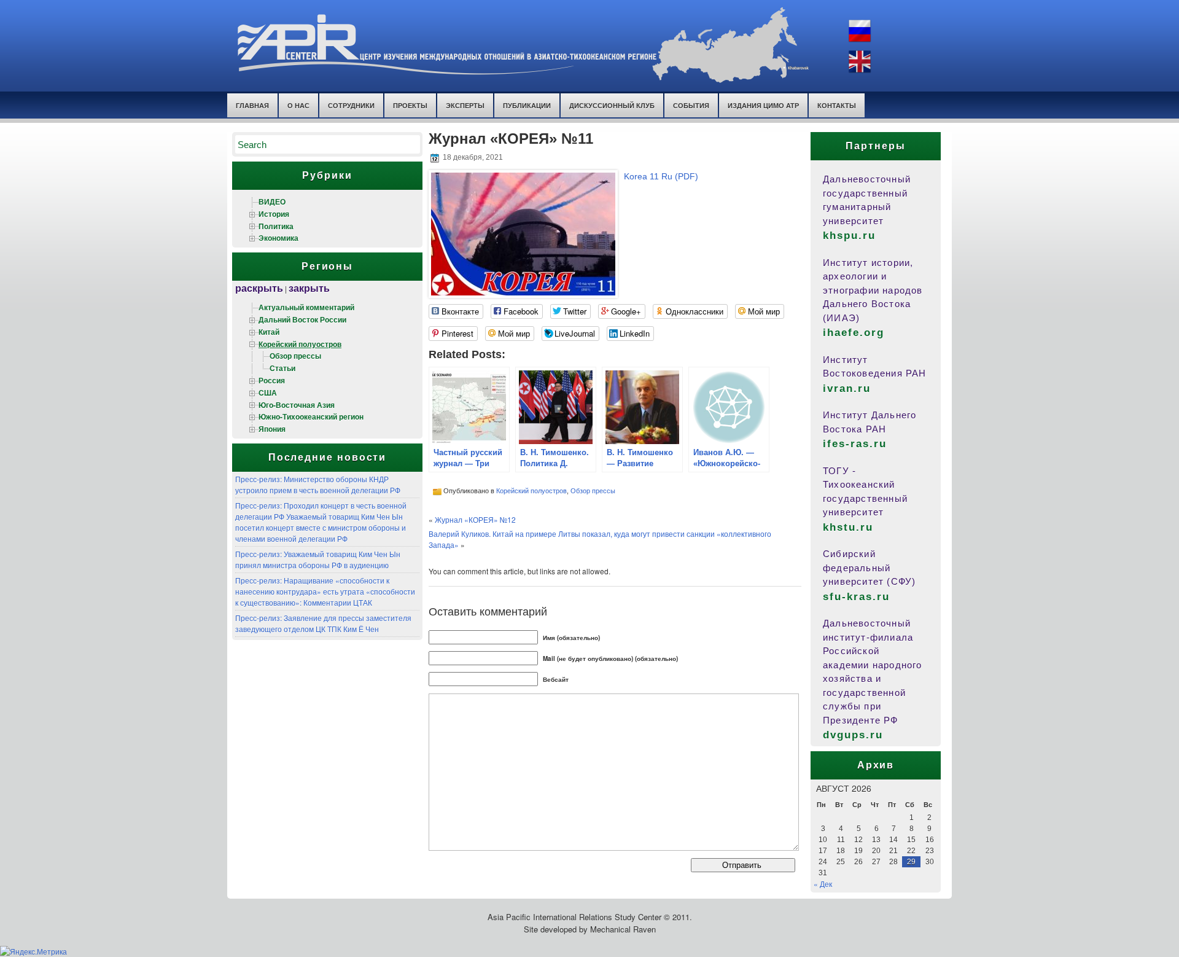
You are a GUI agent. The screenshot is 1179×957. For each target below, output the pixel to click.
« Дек (823, 883)
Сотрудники (351, 105)
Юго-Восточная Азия (297, 404)
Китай (269, 331)
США (268, 392)
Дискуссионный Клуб (612, 105)
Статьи (282, 367)
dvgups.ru (853, 735)
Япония (272, 428)
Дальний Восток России (302, 319)
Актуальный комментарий (306, 307)
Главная (252, 105)
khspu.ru (849, 235)
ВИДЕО (272, 201)
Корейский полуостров (300, 344)
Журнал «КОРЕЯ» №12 (475, 519)
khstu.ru (848, 527)
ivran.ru (847, 388)
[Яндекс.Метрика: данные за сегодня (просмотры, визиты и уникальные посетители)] (33, 951)
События (691, 105)
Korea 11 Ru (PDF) (661, 176)
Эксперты (465, 105)
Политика (276, 226)
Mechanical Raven (623, 929)
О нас (298, 105)
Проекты (410, 105)
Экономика (278, 237)
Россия (272, 380)
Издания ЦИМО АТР (763, 105)
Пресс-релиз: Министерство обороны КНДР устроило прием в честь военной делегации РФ (317, 484)
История (274, 213)
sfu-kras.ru (856, 597)
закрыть (309, 288)
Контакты (836, 105)
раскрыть (259, 288)
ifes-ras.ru (855, 444)
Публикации (527, 105)
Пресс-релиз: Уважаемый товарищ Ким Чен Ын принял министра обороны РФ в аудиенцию (317, 559)
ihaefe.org (853, 332)
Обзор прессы (295, 355)
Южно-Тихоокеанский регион (311, 416)
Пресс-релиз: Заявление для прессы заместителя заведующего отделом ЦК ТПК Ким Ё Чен (323, 623)
